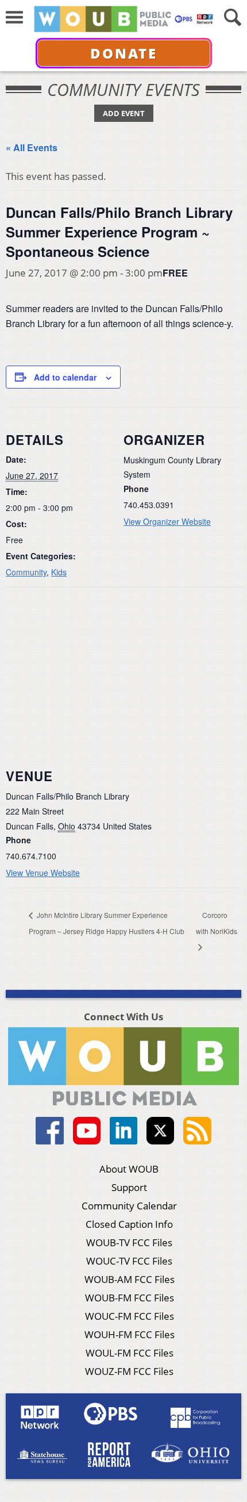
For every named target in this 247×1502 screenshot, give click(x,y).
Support (129, 1187)
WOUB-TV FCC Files (129, 1242)
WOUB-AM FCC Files (129, 1279)
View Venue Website (43, 872)
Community (26, 572)
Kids (59, 572)
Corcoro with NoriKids (216, 923)
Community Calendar (129, 1205)
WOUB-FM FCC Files (129, 1297)
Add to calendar (65, 377)
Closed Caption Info (129, 1224)
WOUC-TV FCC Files (129, 1260)
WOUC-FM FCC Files (129, 1316)
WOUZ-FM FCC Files (129, 1371)
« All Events (31, 147)
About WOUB (129, 1169)
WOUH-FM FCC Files (129, 1334)
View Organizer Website (167, 521)
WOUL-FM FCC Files (129, 1352)
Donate (123, 53)
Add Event (124, 113)
